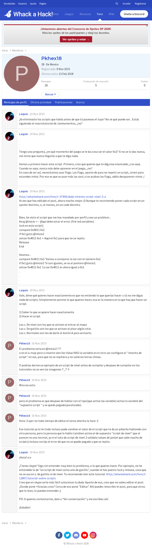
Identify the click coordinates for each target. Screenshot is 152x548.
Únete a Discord (134, 14)
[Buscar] (116, 3)
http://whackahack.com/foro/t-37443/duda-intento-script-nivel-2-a (62, 196)
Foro (100, 14)
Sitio (56, 14)
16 (46, 85)
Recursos (85, 14)
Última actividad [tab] (40, 102)
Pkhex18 (24, 343)
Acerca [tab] (80, 102)
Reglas (42, 3)
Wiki (111, 14)
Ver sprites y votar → (76, 39)
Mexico (54, 64)
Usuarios (22, 3)
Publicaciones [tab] (63, 102)
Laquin (23, 114)
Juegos (69, 14)
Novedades (9, 3)
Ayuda (33, 3)
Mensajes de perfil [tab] (15, 102)
